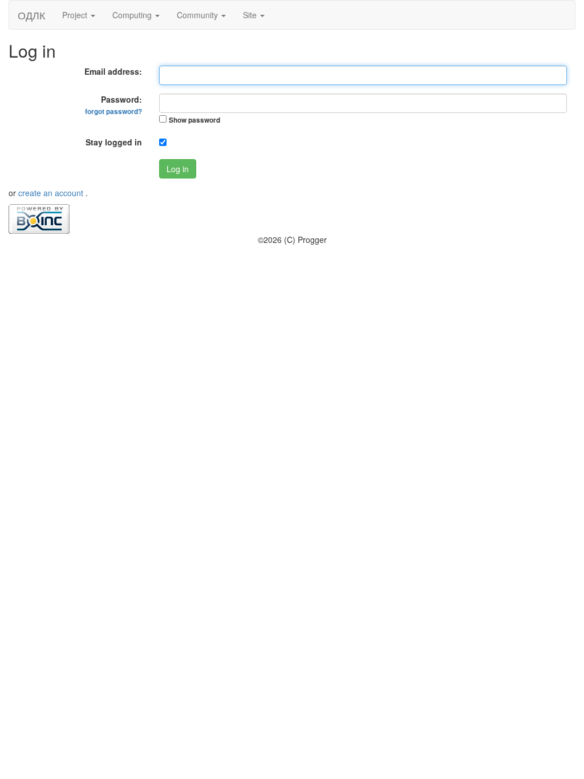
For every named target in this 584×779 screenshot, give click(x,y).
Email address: (113, 71)
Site (251, 15)
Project (76, 15)
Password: (113, 105)
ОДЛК (31, 14)
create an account (52, 192)
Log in (178, 169)
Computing (133, 15)
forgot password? (113, 111)
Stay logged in (114, 142)
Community (198, 15)
